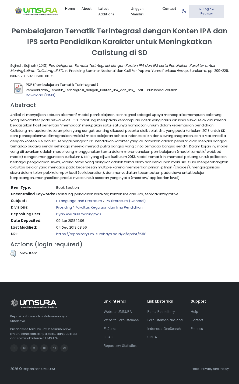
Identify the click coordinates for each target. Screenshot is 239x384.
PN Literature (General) (126, 200)
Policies (197, 328)
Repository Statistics (120, 345)
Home (70, 8)
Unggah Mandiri (137, 11)
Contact (169, 8)
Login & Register (207, 11)
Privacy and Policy (215, 369)
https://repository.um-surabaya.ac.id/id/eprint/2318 (101, 233)
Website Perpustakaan (121, 320)
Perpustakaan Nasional (165, 320)
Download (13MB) (41, 95)
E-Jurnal (110, 328)
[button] (13, 253)
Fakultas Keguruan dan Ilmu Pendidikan (109, 207)
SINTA (152, 337)
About (86, 8)
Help (194, 311)
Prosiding (64, 207)
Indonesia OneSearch (164, 328)
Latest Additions (106, 11)
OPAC (108, 337)
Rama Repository (161, 311)
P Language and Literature (79, 200)
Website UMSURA (118, 311)
